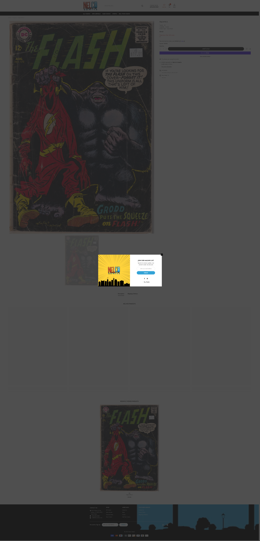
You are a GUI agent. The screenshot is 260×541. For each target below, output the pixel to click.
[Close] (162, 255)
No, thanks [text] (147, 282)
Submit (146, 273)
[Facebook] (144, 278)
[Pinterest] (147, 278)
